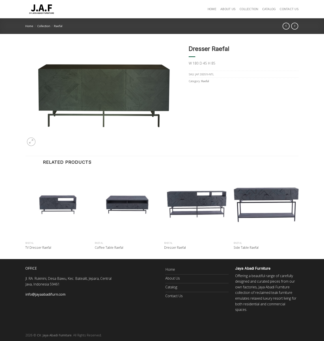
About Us (228, 9)
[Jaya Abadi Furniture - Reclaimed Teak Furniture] (41, 9)
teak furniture (281, 292)
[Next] (298, 214)
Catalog (269, 9)
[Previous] (25, 214)
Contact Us (289, 9)
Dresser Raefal (175, 248)
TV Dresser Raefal (38, 248)
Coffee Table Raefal (109, 248)
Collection (249, 9)
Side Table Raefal (246, 248)
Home (212, 9)
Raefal (58, 26)
